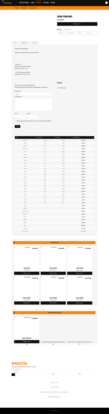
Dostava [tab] (34, 42)
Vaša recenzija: (18, 96)
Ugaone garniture (67, 29)
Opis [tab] (15, 42)
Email (28, 113)
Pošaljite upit (77, 23)
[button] (106, 3)
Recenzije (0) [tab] (24, 42)
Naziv (16, 113)
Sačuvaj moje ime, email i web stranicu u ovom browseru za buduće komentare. (34, 121)
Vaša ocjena (18, 91)
